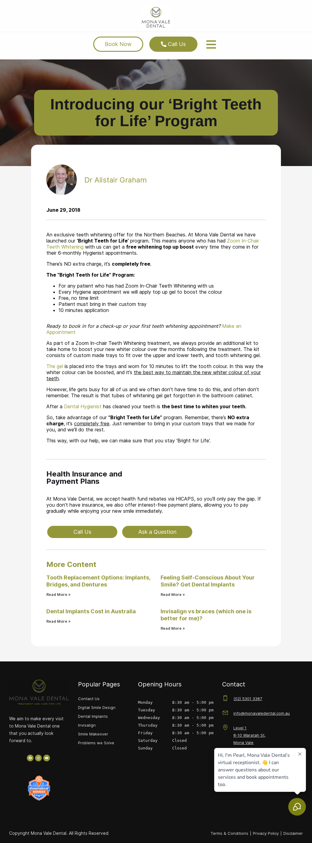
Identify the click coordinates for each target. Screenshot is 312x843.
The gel (54, 366)
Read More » (58, 594)
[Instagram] (38, 758)
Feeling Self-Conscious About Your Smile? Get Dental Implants (208, 581)
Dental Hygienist (82, 406)
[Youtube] (46, 758)
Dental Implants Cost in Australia (91, 611)
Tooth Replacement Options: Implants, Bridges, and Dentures (98, 581)
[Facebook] (30, 758)
